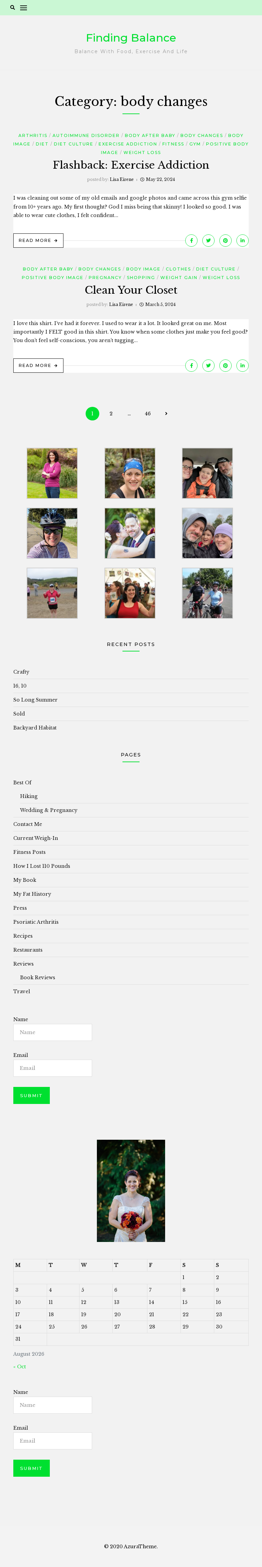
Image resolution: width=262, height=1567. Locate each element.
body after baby (150, 135)
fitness (173, 144)
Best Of (22, 783)
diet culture (73, 144)
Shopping (141, 277)
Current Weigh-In (35, 838)
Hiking (29, 796)
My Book (24, 880)
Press (20, 908)
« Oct (19, 1367)
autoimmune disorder (86, 135)
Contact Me (27, 824)
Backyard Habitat (35, 728)
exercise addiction (128, 144)
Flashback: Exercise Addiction (131, 165)
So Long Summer (35, 700)
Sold (19, 714)
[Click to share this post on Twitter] (208, 240)
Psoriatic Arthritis (36, 922)
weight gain (179, 277)
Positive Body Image (53, 277)
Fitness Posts (29, 852)
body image (143, 269)
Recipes (23, 936)
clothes (178, 269)
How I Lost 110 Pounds (41, 866)
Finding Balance (131, 37)
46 (148, 414)
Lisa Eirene (122, 179)
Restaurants (28, 950)
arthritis (32, 135)
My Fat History (32, 894)
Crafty (21, 672)
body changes (201, 135)
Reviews (23, 964)
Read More (35, 240)
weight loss (142, 152)
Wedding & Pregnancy (48, 810)
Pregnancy (105, 277)
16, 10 (20, 686)
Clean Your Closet (131, 290)
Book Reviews (37, 977)
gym (195, 144)
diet (42, 144)
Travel (21, 991)
